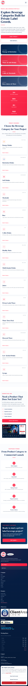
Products (2, 577)
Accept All (14, 682)
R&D (1, 579)
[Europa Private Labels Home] (3, 2)
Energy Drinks (3, 593)
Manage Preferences (14, 679)
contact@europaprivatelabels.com (6, 663)
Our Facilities (3, 576)
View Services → (14, 40)
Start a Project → (14, 36)
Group (2, 585)
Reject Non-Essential (14, 676)
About (2, 574)
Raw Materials (3, 580)
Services (2, 582)
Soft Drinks (2, 596)
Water (2, 599)
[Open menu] (25, 2)
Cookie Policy (8, 673)
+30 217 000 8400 (3, 660)
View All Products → (4, 602)
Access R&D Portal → (14, 420)
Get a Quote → (14, 540)
